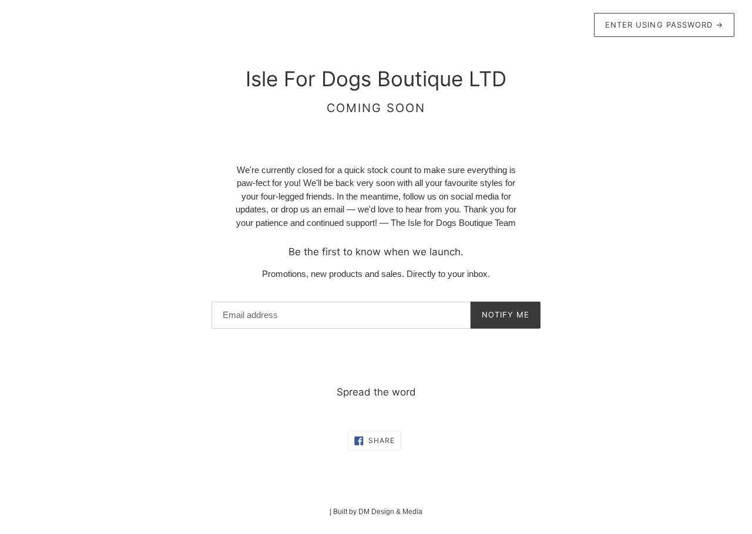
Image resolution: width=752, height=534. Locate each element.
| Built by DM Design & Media (376, 512)
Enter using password (664, 24)
